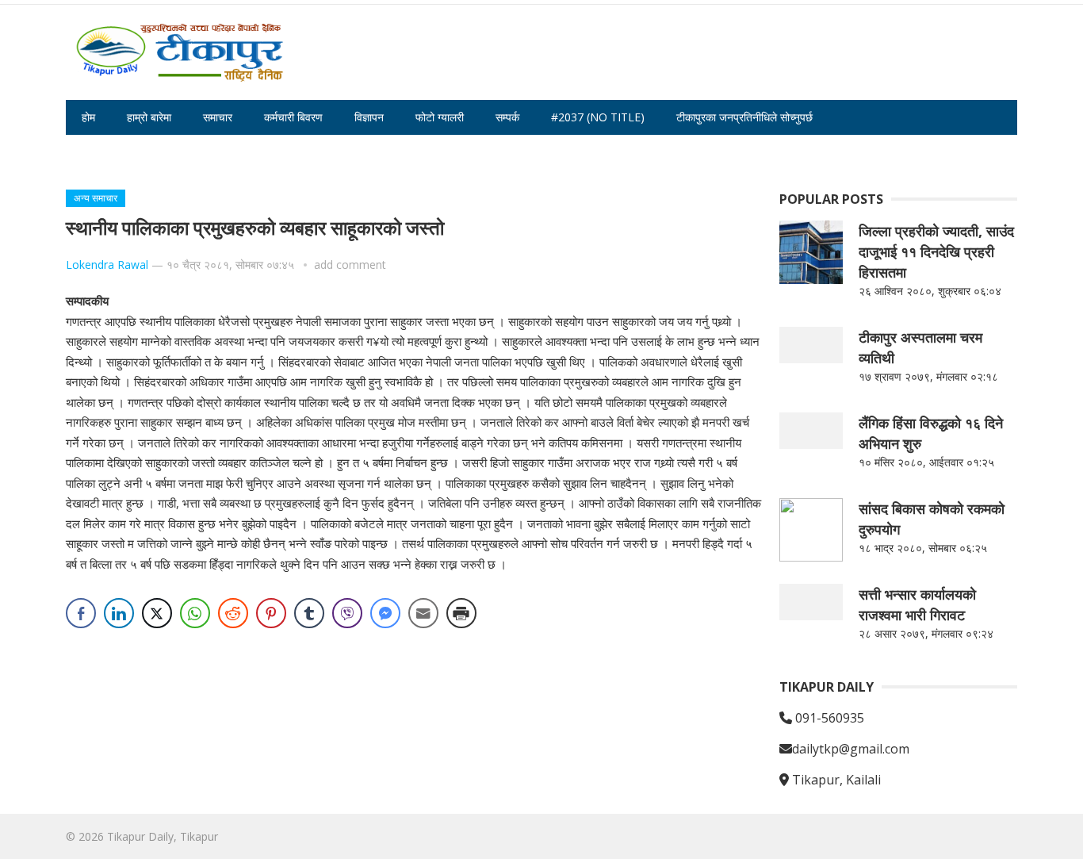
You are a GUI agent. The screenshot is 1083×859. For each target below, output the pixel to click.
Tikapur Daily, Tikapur (162, 836)
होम (88, 117)
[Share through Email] (423, 613)
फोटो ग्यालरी (439, 117)
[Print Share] (461, 613)
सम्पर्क (507, 117)
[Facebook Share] (81, 613)
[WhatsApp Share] (195, 613)
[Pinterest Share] (271, 613)
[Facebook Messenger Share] (385, 613)
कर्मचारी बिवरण (293, 117)
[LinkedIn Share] (119, 613)
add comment (350, 264)
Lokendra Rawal (107, 264)
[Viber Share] (347, 613)
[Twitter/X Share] (157, 613)
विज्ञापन (369, 117)
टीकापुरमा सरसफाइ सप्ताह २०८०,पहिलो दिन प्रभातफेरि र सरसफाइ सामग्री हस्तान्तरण (251, 151)
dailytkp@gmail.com (850, 748)
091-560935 (828, 718)
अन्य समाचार (95, 198)
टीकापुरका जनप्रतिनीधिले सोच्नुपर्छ (744, 117)
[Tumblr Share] (309, 613)
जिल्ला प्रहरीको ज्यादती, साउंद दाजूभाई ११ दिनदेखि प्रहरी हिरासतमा (936, 251)
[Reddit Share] (233, 613)
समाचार (217, 117)
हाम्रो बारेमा (149, 117)
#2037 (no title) (598, 117)
